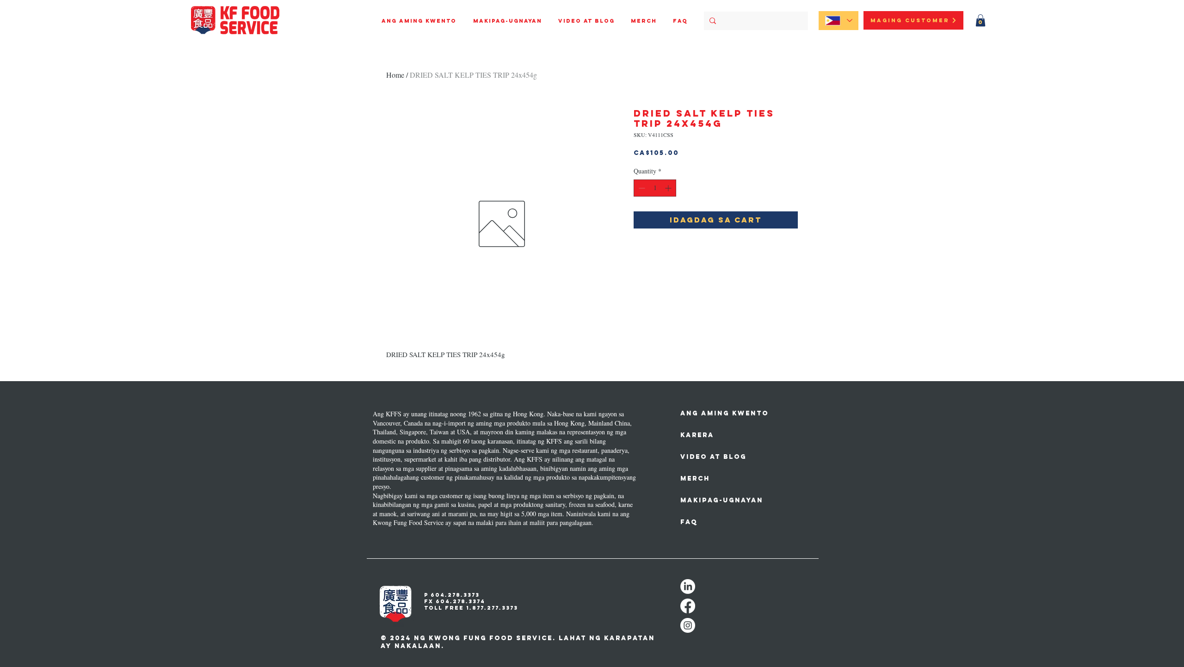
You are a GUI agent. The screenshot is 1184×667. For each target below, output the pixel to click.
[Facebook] (687, 606)
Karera (697, 435)
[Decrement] (641, 188)
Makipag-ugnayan (713, 500)
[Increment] (669, 188)
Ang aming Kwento (713, 413)
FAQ (688, 522)
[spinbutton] (655, 188)
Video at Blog (713, 457)
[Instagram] (687, 625)
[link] (980, 20)
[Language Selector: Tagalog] (838, 20)
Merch (695, 478)
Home (395, 75)
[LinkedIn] (687, 586)
